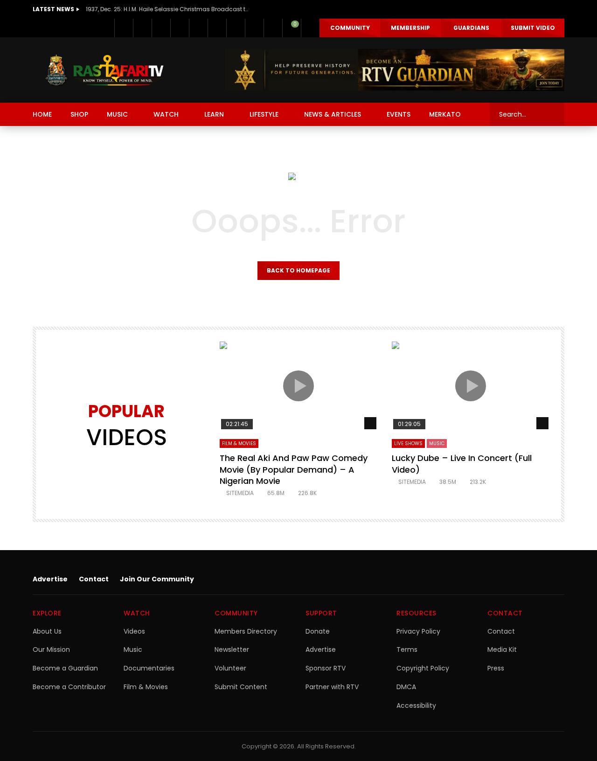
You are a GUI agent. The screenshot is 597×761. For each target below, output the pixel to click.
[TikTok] (235, 28)
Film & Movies (239, 443)
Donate (317, 631)
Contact (94, 579)
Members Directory (246, 631)
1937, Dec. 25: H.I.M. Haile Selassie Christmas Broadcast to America (167, 9)
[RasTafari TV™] (104, 70)
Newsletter (232, 649)
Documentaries (149, 668)
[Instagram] (217, 28)
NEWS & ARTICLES (332, 114)
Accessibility (416, 705)
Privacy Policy (418, 631)
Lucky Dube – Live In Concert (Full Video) (462, 463)
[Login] (310, 28)
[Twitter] (142, 28)
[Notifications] (273, 28)
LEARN (214, 114)
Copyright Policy (422, 668)
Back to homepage (298, 270)
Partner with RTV (332, 686)
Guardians (471, 28)
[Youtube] (198, 28)
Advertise (50, 579)
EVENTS (398, 114)
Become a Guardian (65, 668)
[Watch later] (254, 28)
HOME (42, 114)
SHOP (79, 114)
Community (350, 28)
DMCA (406, 686)
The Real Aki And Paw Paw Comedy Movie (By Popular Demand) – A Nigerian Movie (294, 469)
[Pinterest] (179, 28)
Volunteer (230, 668)
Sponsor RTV (325, 668)
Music (133, 649)
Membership (410, 28)
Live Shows (408, 443)
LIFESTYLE (264, 114)
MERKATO (445, 114)
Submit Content (241, 686)
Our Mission (51, 649)
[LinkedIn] (161, 28)
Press (495, 668)
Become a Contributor (69, 686)
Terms (406, 649)
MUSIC (117, 114)
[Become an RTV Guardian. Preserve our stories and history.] (394, 70)
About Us (47, 631)
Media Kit (502, 649)
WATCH (166, 114)
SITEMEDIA (240, 493)
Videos (134, 631)
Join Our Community (157, 579)
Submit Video (533, 28)
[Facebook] (123, 28)
